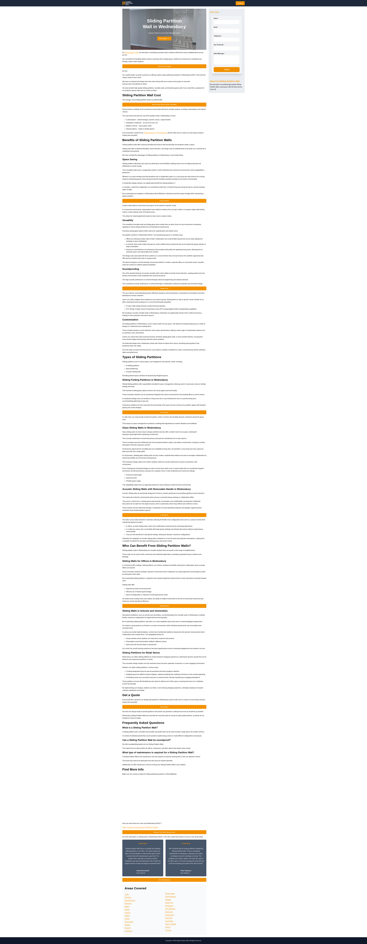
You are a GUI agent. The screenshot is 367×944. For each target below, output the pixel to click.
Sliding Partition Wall (131, 52)
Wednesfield (129, 922)
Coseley (127, 913)
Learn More (164, 515)
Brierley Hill (169, 903)
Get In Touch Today (164, 66)
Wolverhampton (170, 896)
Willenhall (149, 827)
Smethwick (128, 931)
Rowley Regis (170, 893)
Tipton (124, 827)
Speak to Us (164, 288)
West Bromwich (140, 827)
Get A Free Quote (164, 880)
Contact (240, 3)
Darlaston (130, 827)
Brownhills (168, 918)
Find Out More (164, 201)
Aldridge (168, 900)
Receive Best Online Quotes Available (164, 104)
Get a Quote (163, 38)
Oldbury (127, 916)
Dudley (127, 919)
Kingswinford (169, 915)
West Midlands (170, 909)
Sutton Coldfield (170, 924)
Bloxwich (128, 928)
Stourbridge (169, 921)
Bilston (156, 827)
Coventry (168, 930)
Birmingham (169, 906)
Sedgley (127, 925)
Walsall (127, 909)
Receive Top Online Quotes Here (164, 832)
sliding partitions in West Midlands (155, 133)
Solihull (167, 927)
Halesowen (169, 912)
